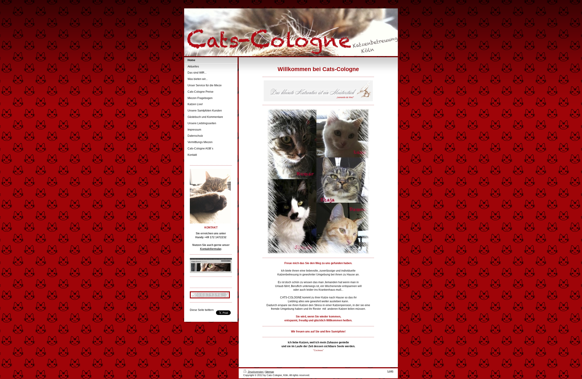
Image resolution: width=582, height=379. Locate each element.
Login (390, 371)
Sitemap (269, 371)
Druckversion (255, 371)
